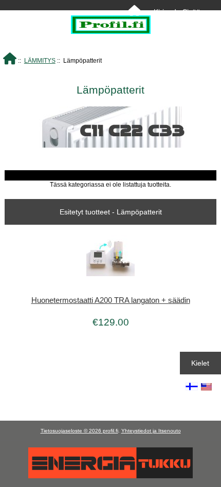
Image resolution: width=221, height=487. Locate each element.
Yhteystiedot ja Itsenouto (151, 431)
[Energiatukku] (110, 476)
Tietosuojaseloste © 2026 (72, 431)
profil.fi (110, 431)
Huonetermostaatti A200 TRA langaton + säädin (110, 300)
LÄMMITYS (40, 60)
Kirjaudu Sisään (179, 12)
